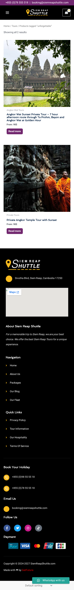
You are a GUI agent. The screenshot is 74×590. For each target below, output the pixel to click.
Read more (14, 131)
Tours (14, 26)
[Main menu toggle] (7, 12)
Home (7, 26)
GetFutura (27, 570)
